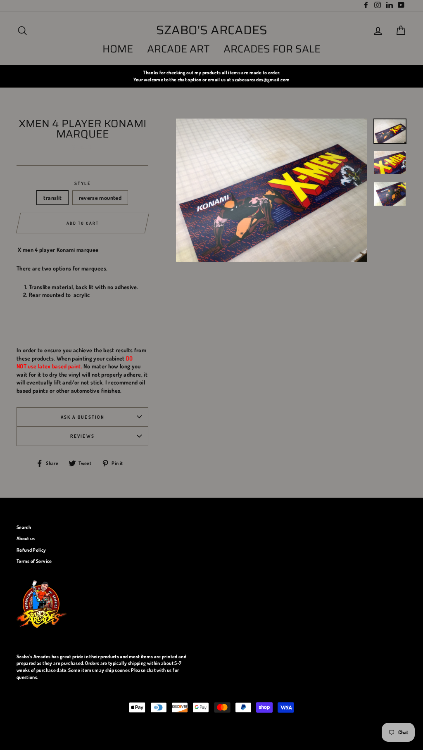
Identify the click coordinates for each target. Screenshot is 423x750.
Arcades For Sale (272, 49)
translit (52, 197)
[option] (211, 76)
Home (117, 49)
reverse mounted (100, 197)
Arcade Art (178, 49)
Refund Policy (31, 550)
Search (24, 527)
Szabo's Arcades (211, 30)
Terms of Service (34, 561)
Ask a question (83, 417)
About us (26, 538)
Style (82, 183)
